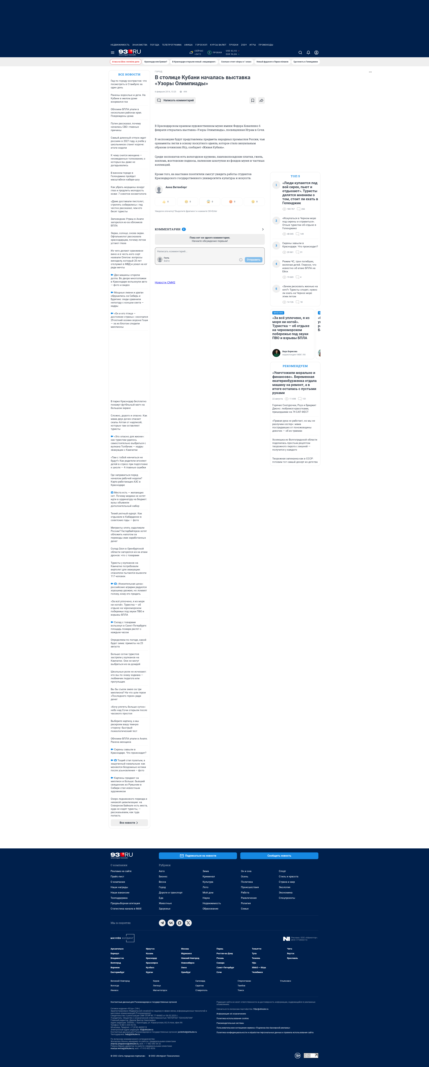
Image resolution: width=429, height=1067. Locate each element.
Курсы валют (218, 45)
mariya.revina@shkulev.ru (122, 1048)
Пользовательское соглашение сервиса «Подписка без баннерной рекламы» (253, 1028)
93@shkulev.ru (146, 1030)
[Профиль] (316, 52)
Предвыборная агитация (125, 903)
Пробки (233, 45)
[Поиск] (300, 52)
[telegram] (162, 923)
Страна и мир (287, 881)
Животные (165, 903)
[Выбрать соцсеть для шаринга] (261, 100)
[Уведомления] (308, 52)
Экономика (285, 892)
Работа (245, 892)
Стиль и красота (288, 876)
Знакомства (139, 45)
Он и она (246, 871)
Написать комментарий (179, 100)
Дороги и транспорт (170, 892)
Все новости (129, 74)
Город (162, 887)
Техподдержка (119, 897)
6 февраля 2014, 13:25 (165, 92)
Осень (244, 876)
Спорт (282, 871)
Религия (246, 903)
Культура (208, 881)
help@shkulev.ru (132, 1034)
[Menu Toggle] (113, 52)
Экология (284, 887)
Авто (162, 871)
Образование (210, 908)
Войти (167, 261)
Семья (245, 908)
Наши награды (119, 887)
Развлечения (249, 897)
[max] (179, 923)
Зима (206, 871)
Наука (206, 897)
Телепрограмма (172, 45)
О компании (118, 881)
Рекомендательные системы (230, 1023)
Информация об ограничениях (231, 1014)
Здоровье (164, 908)
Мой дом (208, 892)
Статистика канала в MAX (126, 908)
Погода (154, 45)
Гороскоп (201, 45)
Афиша (188, 45)
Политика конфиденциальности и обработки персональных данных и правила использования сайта (265, 1032)
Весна (162, 881)
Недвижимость (120, 45)
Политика (247, 881)
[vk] (171, 923)
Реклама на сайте (121, 871)
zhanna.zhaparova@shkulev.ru (125, 1044)
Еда (161, 897)
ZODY (244, 45)
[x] (188, 923)
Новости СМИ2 (165, 282)
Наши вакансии (120, 892)
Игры (253, 45)
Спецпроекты (287, 897)
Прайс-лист (117, 876)
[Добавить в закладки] (252, 100)
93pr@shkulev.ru (260, 1009)
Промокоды (266, 45)
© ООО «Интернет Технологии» (164, 1056)
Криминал (209, 876)
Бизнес (163, 876)
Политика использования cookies (233, 1018)
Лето (205, 887)
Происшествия (250, 887)
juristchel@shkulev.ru (187, 1032)
